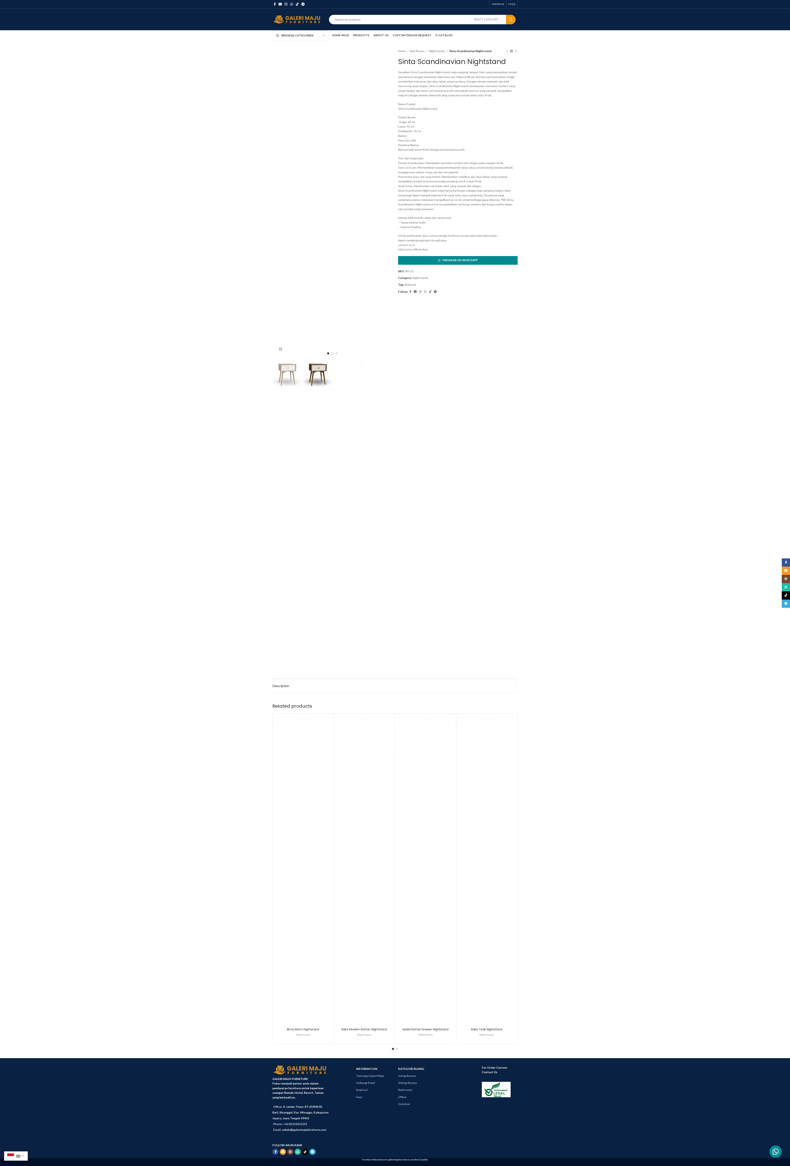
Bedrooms (405, 1089)
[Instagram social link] (286, 4)
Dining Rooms (407, 1082)
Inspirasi (362, 1089)
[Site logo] (297, 19)
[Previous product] (507, 51)
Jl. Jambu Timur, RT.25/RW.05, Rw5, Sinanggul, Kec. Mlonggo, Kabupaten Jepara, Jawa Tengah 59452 (300, 1112)
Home (402, 51)
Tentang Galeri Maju (370, 1075)
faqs (359, 1097)
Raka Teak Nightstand (486, 1029)
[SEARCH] (511, 19)
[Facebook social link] (274, 4)
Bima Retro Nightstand (303, 1029)
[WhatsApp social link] (291, 4)
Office (402, 1097)
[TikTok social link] (297, 4)
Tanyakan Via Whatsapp (459, 260)
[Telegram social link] (303, 4)
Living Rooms (407, 1075)
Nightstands (437, 51)
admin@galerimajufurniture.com (304, 1129)
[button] (458, 260)
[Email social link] (280, 4)
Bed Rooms (417, 51)
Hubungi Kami (365, 1082)
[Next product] (516, 51)
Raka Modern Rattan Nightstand (364, 1029)
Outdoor (404, 1104)
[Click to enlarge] (280, 349)
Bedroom (410, 284)
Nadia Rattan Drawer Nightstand (425, 1029)
